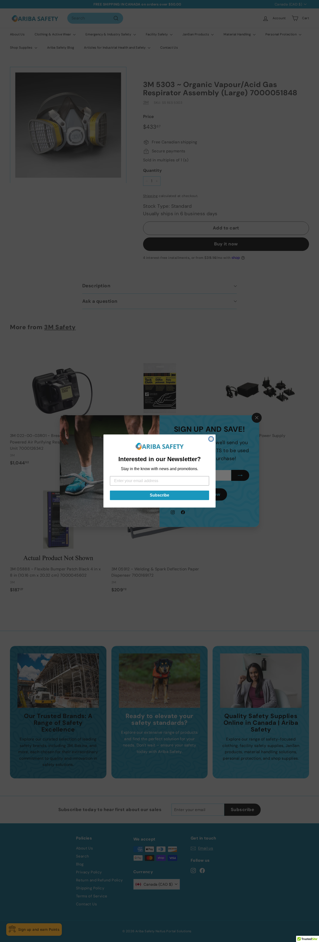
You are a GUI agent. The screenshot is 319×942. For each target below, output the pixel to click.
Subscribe (159, 495)
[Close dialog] (211, 438)
